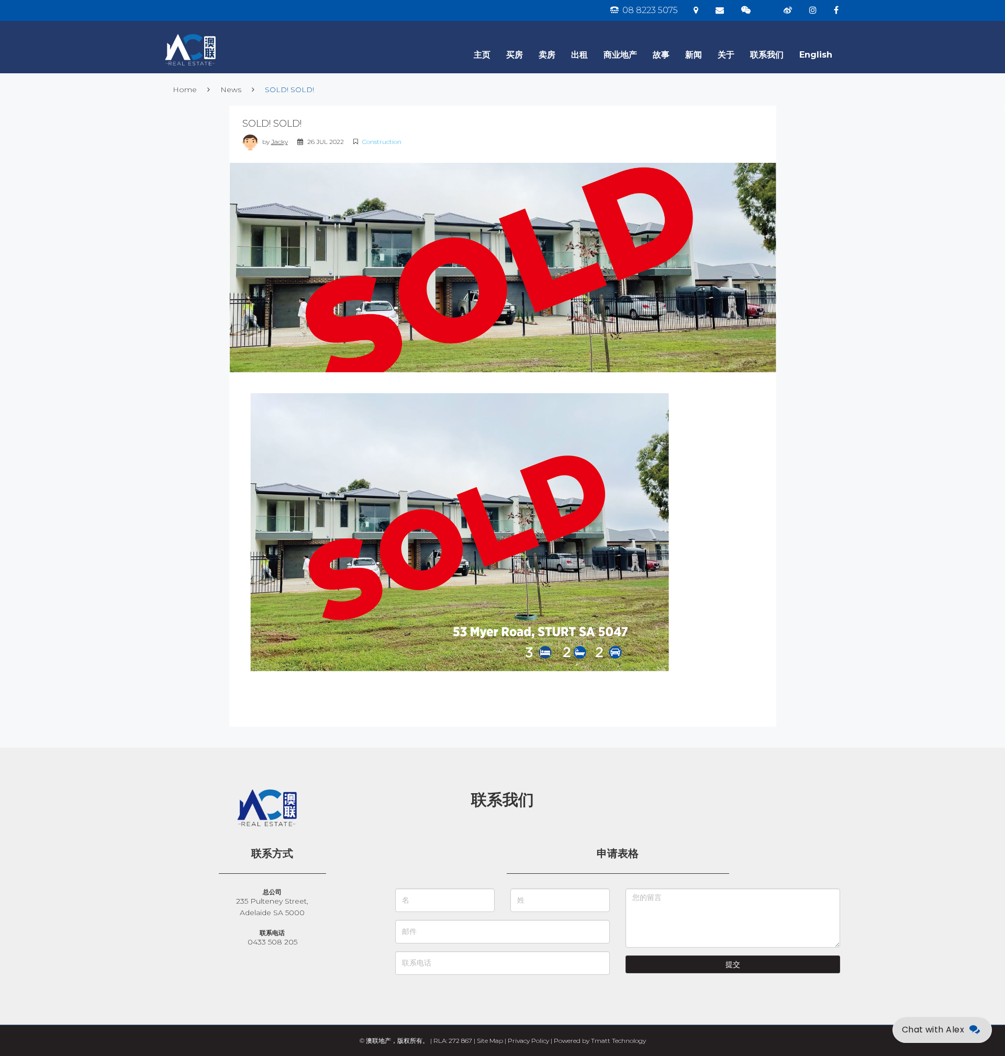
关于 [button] (726, 55)
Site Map (490, 1040)
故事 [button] (661, 55)
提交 (732, 964)
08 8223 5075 (649, 10)
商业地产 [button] (620, 55)
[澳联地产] (227, 34)
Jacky (279, 142)
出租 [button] (579, 55)
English (815, 55)
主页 (482, 55)
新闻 (693, 55)
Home (185, 89)
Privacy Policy (528, 1040)
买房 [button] (514, 55)
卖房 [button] (547, 55)
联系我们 (767, 55)
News (230, 89)
